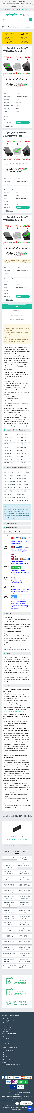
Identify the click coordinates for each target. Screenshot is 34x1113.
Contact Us (6, 1062)
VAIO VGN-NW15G (22, 481)
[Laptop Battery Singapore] (17, 16)
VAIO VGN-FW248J (22, 475)
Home (3, 26)
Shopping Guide (7, 1043)
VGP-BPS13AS (8, 450)
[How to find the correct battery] (17, 1002)
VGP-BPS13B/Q (21, 447)
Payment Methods (8, 1055)
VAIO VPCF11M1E (22, 497)
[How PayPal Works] (17, 1089)
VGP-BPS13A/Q (8, 463)
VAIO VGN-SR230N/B (23, 484)
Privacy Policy (7, 1027)
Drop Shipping (7, 1057)
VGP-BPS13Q (20, 456)
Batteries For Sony (13, 26)
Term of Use (6, 1029)
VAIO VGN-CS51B (8, 475)
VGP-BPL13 (7, 444)
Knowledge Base (8, 1041)
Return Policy (7, 1045)
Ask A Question (9, 126)
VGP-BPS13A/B (21, 441)
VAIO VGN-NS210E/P (9, 481)
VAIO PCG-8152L (8, 472)
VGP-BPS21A (7, 453)
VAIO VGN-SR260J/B (9, 488)
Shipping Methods (8, 1050)
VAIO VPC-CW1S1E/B (10, 494)
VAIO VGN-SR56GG (22, 491)
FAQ (8, 9)
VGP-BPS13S (7, 441)
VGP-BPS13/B (21, 463)
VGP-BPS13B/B (21, 444)
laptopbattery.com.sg (19, 1092)
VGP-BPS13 (7, 447)
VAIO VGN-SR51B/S (9, 491)
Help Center (6, 1039)
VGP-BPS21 (20, 460)
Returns (19, 9)
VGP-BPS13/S (8, 437)
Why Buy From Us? (8, 1020)
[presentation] (17, 306)
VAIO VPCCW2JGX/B (9, 497)
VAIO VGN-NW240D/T (10, 484)
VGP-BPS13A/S (21, 453)
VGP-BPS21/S (8, 456)
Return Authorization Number (11, 1064)
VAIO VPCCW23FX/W (23, 494)
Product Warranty (8, 1025)
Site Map (5, 1031)
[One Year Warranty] (17, 991)
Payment (13, 9)
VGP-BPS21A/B (21, 434)
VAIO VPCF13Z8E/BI (22, 500)
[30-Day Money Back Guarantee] (17, 980)
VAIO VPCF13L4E (8, 500)
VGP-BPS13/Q (8, 460)
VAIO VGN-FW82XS (22, 478)
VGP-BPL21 (20, 450)
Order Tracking (7, 1052)
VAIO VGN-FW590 (8, 478)
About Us (5, 1018)
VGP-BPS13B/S (21, 437)
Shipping (26, 9)
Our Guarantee (7, 1023)
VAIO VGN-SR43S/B (22, 488)
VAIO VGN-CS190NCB (23, 472)
